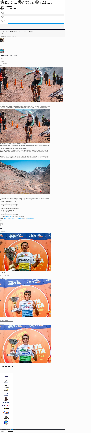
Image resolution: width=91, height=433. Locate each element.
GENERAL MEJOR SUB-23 (6, 321)
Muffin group (13, 429)
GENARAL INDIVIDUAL (5, 275)
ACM (1, 228)
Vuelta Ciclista (4, 35)
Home (3, 33)
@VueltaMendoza (20, 218)
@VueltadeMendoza (30, 218)
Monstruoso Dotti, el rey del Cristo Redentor (9, 36)
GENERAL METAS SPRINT (6, 366)
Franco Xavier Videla (8, 216)
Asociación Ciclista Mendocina (9, 218)
